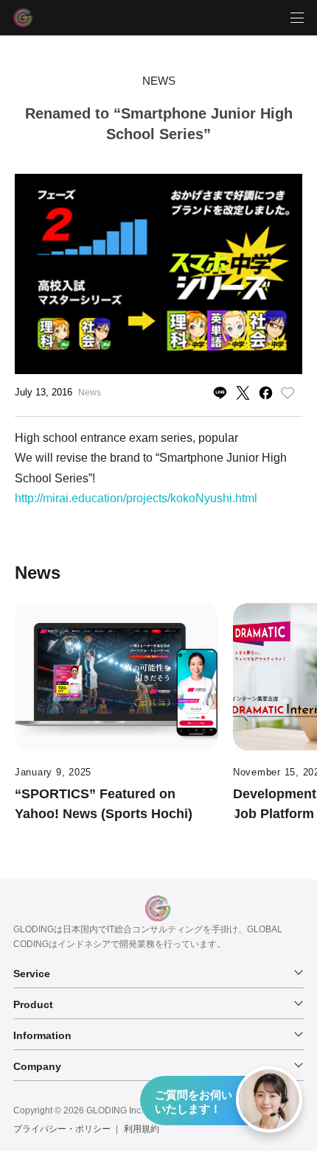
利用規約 (141, 1129)
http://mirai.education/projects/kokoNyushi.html (136, 498)
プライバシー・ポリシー (62, 1129)
